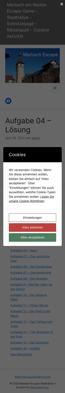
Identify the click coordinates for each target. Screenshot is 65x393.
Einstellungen (32, 217)
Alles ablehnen (32, 227)
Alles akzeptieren (33, 237)
